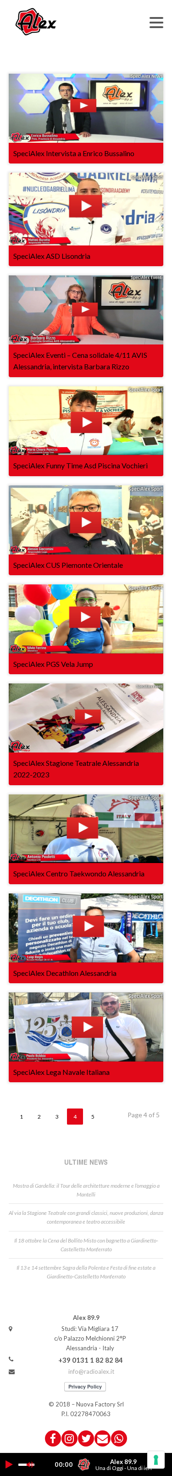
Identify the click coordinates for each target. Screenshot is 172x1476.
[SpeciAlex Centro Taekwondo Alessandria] (86, 828)
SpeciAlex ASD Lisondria (51, 255)
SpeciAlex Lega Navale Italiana (61, 1072)
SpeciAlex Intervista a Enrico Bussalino (73, 153)
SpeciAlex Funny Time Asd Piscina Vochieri (80, 465)
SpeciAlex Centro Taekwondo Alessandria (78, 873)
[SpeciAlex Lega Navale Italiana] (86, 1027)
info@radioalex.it (91, 1371)
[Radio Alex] (36, 21)
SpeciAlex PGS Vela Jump (53, 663)
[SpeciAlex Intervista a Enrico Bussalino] (86, 108)
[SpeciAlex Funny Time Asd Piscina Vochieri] (86, 420)
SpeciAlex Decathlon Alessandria (65, 972)
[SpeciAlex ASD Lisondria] (86, 209)
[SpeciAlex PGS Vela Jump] (86, 618)
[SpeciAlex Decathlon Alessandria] (86, 928)
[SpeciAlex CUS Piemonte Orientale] (86, 519)
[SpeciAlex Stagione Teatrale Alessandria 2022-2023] (86, 718)
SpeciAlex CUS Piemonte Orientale (68, 564)
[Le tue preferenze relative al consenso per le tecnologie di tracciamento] (156, 1460)
